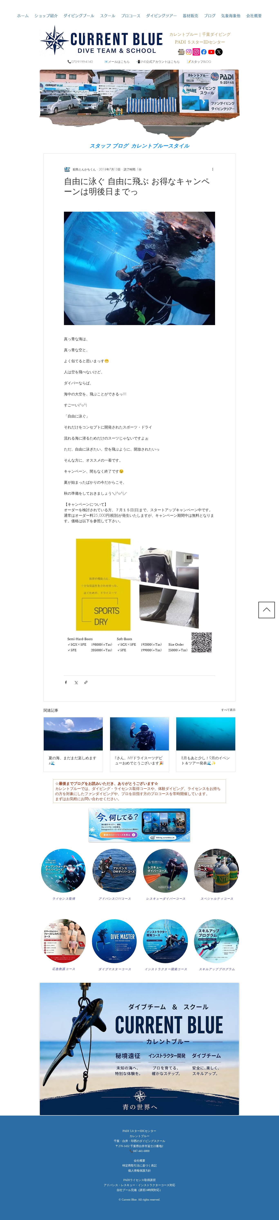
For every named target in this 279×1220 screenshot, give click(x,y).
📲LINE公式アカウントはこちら (158, 62)
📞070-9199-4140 (80, 62)
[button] (46, 16)
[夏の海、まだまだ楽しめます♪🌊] (73, 733)
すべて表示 (228, 710)
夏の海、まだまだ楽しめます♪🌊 (72, 760)
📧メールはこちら (117, 62)
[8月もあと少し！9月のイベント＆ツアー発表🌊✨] (205, 733)
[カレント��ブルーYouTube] (211, 52)
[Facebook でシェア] (66, 682)
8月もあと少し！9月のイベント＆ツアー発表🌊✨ (205, 760)
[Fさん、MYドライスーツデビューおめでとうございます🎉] (139, 733)
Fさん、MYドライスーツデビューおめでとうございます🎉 (139, 760)
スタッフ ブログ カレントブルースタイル (139, 146)
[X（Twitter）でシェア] (76, 682)
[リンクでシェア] (86, 682)
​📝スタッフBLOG (199, 62)
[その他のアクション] (212, 169)
